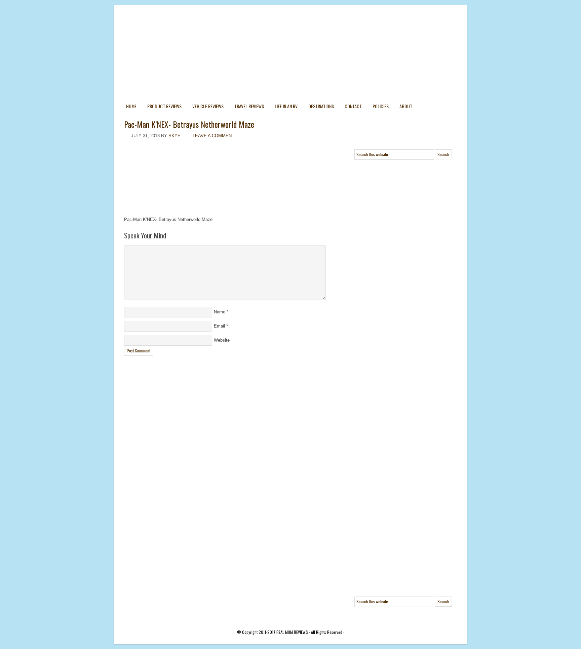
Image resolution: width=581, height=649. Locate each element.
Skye (174, 135)
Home (131, 106)
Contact (353, 106)
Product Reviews (164, 106)
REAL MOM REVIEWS (292, 632)
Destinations (321, 106)
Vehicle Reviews (208, 106)
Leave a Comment (213, 135)
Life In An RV (286, 106)
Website (222, 340)
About (405, 106)
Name (219, 311)
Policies (381, 106)
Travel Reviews (249, 106)
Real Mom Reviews (277, 30)
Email (219, 326)
